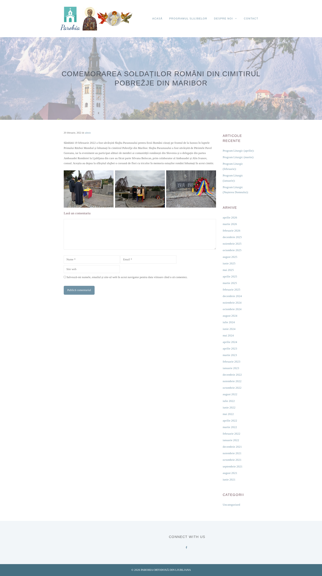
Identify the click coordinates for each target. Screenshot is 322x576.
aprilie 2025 (230, 276)
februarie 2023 (231, 361)
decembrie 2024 (232, 296)
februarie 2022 (231, 433)
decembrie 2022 (232, 374)
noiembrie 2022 (232, 381)
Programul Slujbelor (188, 18)
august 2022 (230, 394)
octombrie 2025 (232, 250)
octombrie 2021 (232, 459)
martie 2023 (230, 355)
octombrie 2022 (232, 387)
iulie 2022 (229, 401)
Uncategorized (231, 504)
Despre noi (223, 18)
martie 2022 (230, 427)
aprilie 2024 (230, 342)
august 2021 (230, 473)
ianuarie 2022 (231, 440)
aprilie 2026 (230, 217)
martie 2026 (230, 224)
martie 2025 (230, 283)
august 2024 (230, 315)
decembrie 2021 (232, 446)
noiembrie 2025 (232, 243)
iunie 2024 (229, 329)
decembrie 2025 (232, 237)
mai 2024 (228, 335)
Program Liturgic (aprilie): (238, 150)
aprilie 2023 (230, 348)
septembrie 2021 (233, 466)
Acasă (157, 18)
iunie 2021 (229, 479)
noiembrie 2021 (232, 453)
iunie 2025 (229, 263)
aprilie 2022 (230, 420)
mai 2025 (228, 270)
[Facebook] (186, 546)
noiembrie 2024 (232, 302)
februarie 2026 (231, 230)
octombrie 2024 (232, 309)
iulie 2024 (229, 322)
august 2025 (230, 257)
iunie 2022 (229, 407)
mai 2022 (228, 414)
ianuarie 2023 (231, 368)
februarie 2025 (231, 289)
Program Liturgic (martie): (238, 157)
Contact (251, 18)
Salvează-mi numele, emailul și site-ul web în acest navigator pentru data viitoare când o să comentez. (127, 277)
